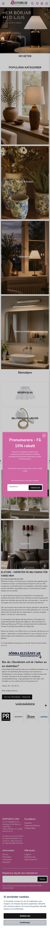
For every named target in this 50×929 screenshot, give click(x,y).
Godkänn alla (25, 916)
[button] (44, 435)
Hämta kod (35, 487)
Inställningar (25, 922)
